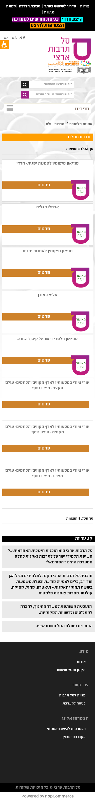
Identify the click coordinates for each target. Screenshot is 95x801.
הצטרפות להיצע (47, 25)
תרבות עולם (55, 124)
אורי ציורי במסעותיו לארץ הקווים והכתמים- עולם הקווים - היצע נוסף (47, 430)
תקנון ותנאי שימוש (71, 670)
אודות (81, 662)
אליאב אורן (48, 295)
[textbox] (51, 84)
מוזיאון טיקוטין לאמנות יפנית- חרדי (47, 163)
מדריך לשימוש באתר (60, 7)
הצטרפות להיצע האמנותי (66, 729)
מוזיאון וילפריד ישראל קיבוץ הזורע (47, 339)
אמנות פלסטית (80, 124)
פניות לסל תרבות (72, 696)
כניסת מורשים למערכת (36, 19)
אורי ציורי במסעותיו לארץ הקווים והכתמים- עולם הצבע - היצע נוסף (47, 473)
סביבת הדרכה (29, 7)
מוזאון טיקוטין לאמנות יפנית (48, 251)
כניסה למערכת (74, 704)
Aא (6, 38)
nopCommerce (59, 796)
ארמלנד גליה (47, 207)
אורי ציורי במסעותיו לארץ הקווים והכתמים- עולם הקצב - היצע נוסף (47, 385)
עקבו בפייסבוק (74, 737)
